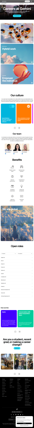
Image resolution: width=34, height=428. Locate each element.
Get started (27, 1)
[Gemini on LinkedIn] (16, 415)
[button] (17, 16)
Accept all (24, 423)
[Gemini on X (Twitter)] (11, 415)
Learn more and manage (20, 421)
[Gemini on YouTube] (18, 415)
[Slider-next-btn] (19, 128)
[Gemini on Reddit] (20, 415)
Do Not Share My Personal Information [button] (28, 405)
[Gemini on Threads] (23, 415)
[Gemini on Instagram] (13, 415)
